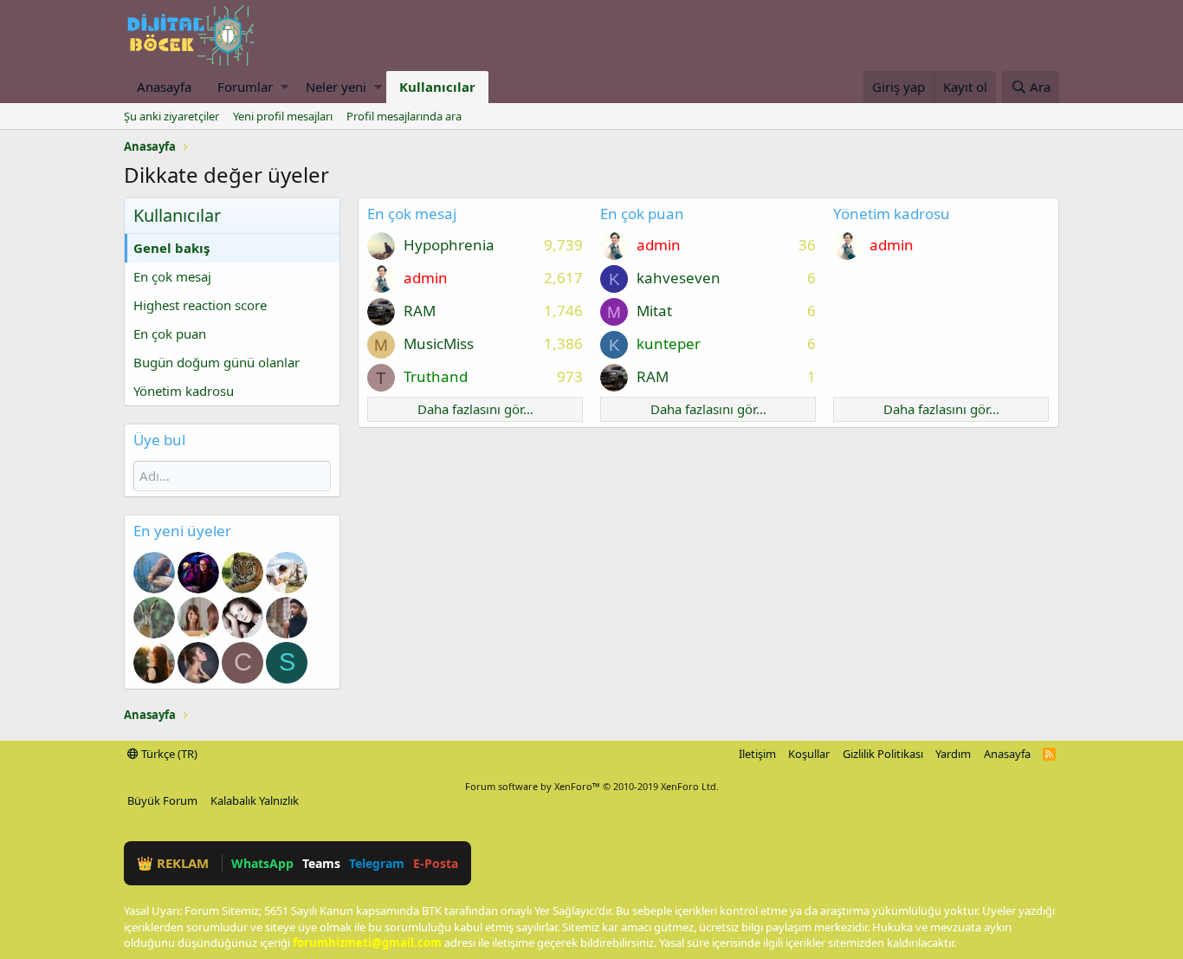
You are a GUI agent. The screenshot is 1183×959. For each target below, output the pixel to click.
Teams (321, 863)
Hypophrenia (449, 245)
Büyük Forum (162, 800)
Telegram (376, 863)
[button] (284, 87)
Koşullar (809, 753)
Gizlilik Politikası (883, 753)
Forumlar (245, 86)
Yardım (953, 753)
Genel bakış (171, 247)
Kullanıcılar (437, 86)
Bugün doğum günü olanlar (216, 362)
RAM (420, 311)
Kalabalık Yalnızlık (254, 800)
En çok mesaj (172, 276)
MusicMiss (439, 343)
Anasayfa (164, 86)
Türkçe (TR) (168, 753)
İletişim (757, 753)
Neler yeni (336, 86)
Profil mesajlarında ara (404, 116)
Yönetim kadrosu (183, 390)
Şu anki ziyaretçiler (171, 116)
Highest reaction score (200, 305)
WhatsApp (262, 863)
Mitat (654, 311)
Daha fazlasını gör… (475, 409)
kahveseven (679, 278)
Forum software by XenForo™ (592, 786)
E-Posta (435, 863)
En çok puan (169, 333)
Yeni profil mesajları (283, 116)
